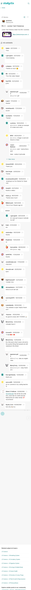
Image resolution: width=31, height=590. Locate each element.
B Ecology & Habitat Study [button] (16, 567)
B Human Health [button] (13, 571)
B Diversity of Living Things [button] (16, 575)
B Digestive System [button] (14, 563)
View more (11, 159)
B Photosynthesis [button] (13, 583)
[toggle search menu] (28, 3)
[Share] (24, 17)
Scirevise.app (10, 394)
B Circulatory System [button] (14, 559)
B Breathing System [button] (14, 555)
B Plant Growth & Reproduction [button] (17, 579)
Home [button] (3, 7)
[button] (27, 17)
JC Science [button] (5, 551)
